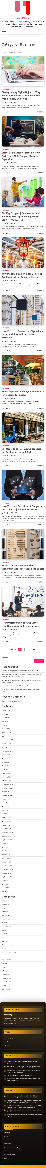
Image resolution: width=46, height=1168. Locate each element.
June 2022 (5, 888)
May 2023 (5, 851)
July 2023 (5, 847)
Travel (4, 993)
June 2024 (5, 806)
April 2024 (5, 814)
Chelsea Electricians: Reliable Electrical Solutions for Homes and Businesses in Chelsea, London (23, 1097)
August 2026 (6, 710)
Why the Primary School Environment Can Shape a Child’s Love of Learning (24, 1072)
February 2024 (7, 821)
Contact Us (7, 1046)
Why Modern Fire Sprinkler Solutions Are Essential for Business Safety (22, 275)
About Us (7, 1042)
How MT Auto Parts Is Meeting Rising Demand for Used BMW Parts (23, 1079)
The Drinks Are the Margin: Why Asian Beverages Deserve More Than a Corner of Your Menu (21, 675)
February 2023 (7, 858)
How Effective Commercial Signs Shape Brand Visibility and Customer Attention (23, 334)
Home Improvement (9, 952)
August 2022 (6, 881)
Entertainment (6, 926)
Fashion (4, 930)
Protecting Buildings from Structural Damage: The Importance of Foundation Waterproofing (24, 1106)
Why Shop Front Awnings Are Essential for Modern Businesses (23, 393)
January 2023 (6, 862)
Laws (3, 956)
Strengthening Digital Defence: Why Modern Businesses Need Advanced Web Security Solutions (21, 96)
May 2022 (5, 892)
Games (4, 941)
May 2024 (5, 810)
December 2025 (7, 740)
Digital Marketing (7, 919)
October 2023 (6, 836)
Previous (11, 649)
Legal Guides (6, 960)
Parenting (5, 967)
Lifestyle (4, 963)
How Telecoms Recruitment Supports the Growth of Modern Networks (22, 508)
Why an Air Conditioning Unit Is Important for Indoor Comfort (24, 1115)
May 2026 (5, 721)
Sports (4, 986)
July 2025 (5, 758)
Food (3, 937)
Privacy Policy (8, 1038)
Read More (6, 112)
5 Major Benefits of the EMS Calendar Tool (16, 686)
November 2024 (7, 788)
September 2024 (7, 795)
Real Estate (5, 974)
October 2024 (6, 792)
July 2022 (5, 884)
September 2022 (7, 877)
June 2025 (5, 762)
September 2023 (7, 840)
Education (5, 923)
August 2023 (6, 844)
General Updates (8, 945)
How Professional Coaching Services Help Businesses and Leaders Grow (21, 624)
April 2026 (5, 725)
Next (34, 649)
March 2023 (6, 855)
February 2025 (7, 777)
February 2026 (7, 733)
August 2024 (6, 799)
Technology (6, 989)
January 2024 (6, 825)
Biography (5, 904)
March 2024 (6, 818)
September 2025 (7, 751)
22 (30, 649)
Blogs (3, 908)
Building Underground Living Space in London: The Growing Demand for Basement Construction (24, 1101)
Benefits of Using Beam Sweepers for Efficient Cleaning (20, 671)
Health (4, 948)
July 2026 (5, 714)
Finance (4, 934)
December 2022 (7, 866)
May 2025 (5, 766)
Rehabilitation (6, 978)
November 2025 (7, 744)
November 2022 (7, 869)
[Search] (42, 31)
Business (5, 89)
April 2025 (5, 770)
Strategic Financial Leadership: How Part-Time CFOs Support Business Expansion (21, 156)
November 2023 (7, 832)
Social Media (6, 982)
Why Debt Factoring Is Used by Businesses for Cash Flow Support (24, 1111)
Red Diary (23, 18)
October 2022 (6, 873)
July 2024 (5, 803)
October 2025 (6, 747)
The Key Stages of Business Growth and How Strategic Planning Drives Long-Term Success (21, 217)
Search (5, 657)
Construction (6, 915)
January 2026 (6, 736)
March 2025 (6, 773)
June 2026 (5, 718)
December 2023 (7, 829)
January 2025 (6, 781)
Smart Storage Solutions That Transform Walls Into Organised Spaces (23, 567)
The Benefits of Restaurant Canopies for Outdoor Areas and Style (21, 450)
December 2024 (7, 784)
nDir (4, 102)
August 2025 (6, 755)
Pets (3, 971)
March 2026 (6, 729)
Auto (3, 900)
